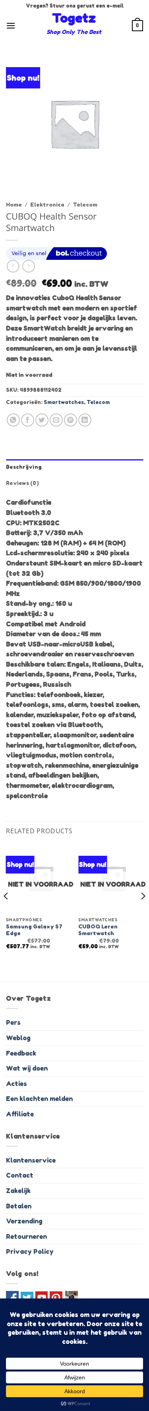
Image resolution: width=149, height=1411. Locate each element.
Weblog (18, 1038)
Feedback (21, 1053)
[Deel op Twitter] (41, 419)
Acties (16, 1084)
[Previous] (6, 912)
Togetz (74, 18)
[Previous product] (28, 266)
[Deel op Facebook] (27, 419)
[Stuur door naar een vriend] (56, 419)
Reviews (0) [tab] (22, 483)
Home (14, 204)
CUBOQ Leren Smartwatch (98, 930)
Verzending (24, 1221)
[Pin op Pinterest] (70, 419)
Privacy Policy (30, 1251)
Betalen (18, 1206)
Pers (13, 1022)
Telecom (85, 204)
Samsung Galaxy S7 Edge (34, 930)
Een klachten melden (39, 1099)
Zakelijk (18, 1191)
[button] (10, 25)
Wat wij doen (27, 1068)
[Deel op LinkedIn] (84, 419)
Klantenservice (31, 1160)
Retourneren (26, 1236)
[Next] (142, 912)
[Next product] (13, 266)
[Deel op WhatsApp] (13, 419)
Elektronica (47, 204)
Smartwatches (64, 402)
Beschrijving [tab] (24, 467)
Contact (19, 1175)
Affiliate (20, 1114)
